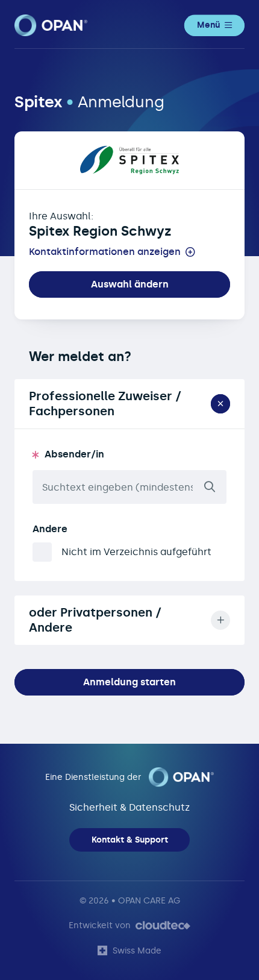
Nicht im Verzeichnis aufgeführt (136, 552)
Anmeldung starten (129, 682)
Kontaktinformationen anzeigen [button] (105, 252)
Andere (50, 529)
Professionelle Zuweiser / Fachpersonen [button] (105, 403)
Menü (208, 25)
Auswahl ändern (130, 284)
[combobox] (129, 487)
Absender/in (74, 454)
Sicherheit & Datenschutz (129, 807)
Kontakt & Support (130, 840)
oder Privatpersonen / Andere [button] (95, 620)
